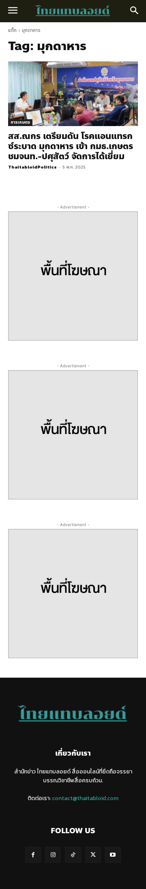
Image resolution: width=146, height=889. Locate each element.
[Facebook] (33, 855)
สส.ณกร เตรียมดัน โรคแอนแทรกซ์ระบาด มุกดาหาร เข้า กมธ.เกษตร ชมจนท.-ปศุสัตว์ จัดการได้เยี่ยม (70, 146)
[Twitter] (93, 855)
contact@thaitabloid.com (85, 798)
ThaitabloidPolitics (32, 167)
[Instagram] (53, 855)
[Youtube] (113, 855)
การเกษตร (20, 122)
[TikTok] (73, 855)
